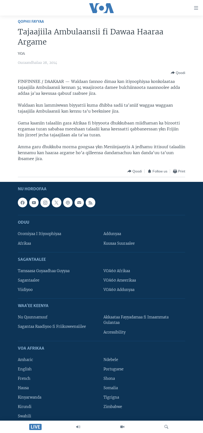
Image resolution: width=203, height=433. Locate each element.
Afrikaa (24, 243)
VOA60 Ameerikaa (119, 280)
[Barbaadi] (166, 427)
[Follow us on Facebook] (22, 202)
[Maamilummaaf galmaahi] (79, 202)
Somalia (110, 388)
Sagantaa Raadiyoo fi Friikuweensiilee (52, 327)
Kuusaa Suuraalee (119, 243)
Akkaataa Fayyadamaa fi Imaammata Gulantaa (136, 320)
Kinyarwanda (29, 397)
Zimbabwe (112, 407)
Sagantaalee (28, 280)
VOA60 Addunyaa (118, 290)
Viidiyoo (25, 290)
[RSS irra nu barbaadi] (90, 202)
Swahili (24, 416)
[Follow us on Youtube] (34, 202)
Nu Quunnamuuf (33, 317)
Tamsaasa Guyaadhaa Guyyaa (44, 271)
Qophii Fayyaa (31, 22)
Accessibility (114, 332)
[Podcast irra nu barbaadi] (68, 202)
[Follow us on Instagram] (45, 202)
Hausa (23, 388)
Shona (109, 378)
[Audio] (78, 427)
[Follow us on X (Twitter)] (56, 202)
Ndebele (110, 360)
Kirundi (24, 407)
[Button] (178, 73)
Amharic (25, 360)
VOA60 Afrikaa (116, 271)
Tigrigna (111, 397)
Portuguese (113, 369)
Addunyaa (112, 234)
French (24, 378)
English (25, 369)
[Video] (122, 427)
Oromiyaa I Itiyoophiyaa (39, 234)
